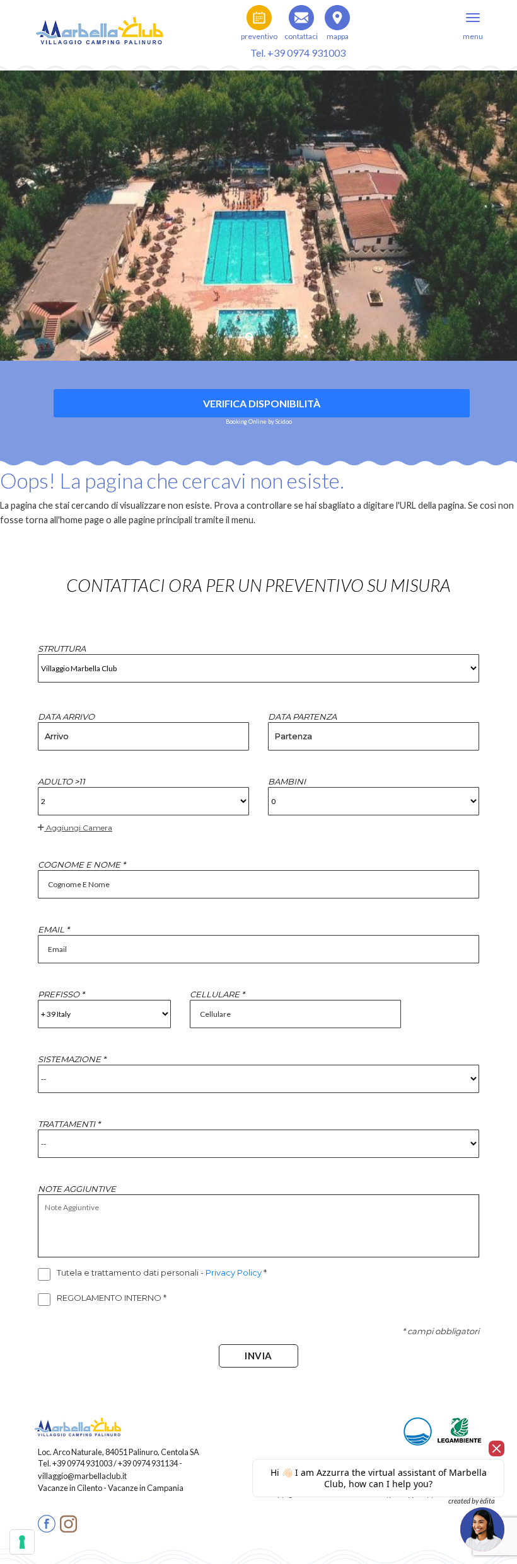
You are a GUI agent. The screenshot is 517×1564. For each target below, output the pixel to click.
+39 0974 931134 (148, 1463)
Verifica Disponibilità (261, 403)
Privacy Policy (235, 1272)
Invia (258, 1355)
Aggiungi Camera (78, 827)
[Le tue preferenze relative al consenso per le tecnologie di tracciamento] (22, 1542)
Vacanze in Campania (145, 1488)
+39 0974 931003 (82, 1463)
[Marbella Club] (101, 25)
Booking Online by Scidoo (259, 421)
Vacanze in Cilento (70, 1488)
